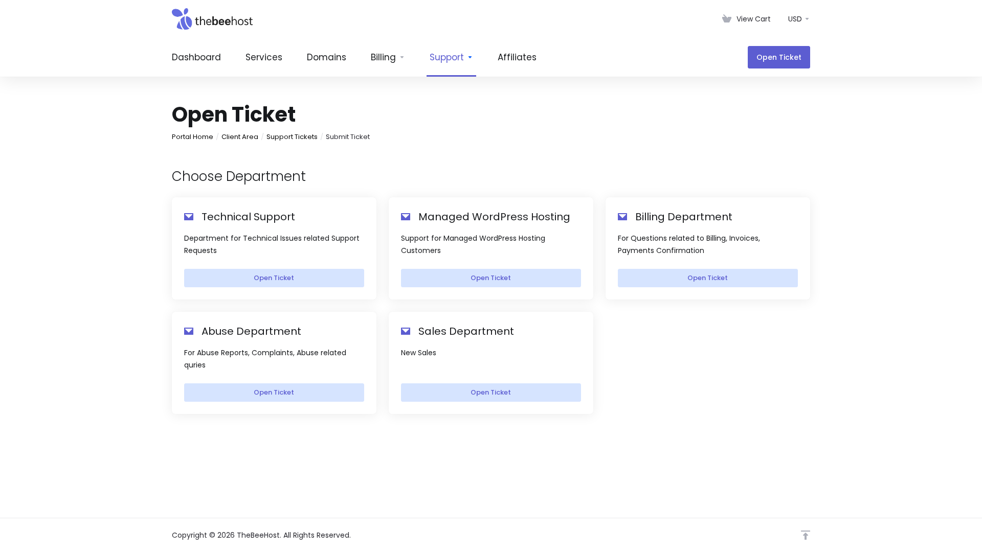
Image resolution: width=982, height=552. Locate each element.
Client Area (239, 137)
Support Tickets (292, 137)
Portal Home (192, 137)
